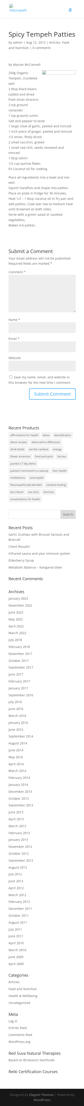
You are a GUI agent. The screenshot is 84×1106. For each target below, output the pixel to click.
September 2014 (21, 736)
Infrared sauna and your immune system (39, 553)
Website (15, 358)
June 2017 (16, 674)
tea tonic (33, 492)
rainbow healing (56, 485)
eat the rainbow (38, 449)
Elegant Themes (41, 1095)
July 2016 (15, 702)
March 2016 (17, 716)
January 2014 (18, 784)
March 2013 (17, 826)
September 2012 (21, 860)
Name (14, 320)
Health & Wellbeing (23, 996)
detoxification (62, 435)
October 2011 (19, 915)
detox (46, 435)
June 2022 (16, 612)
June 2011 (16, 936)
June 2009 (16, 957)
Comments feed (20, 1035)
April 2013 (16, 819)
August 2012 (18, 867)
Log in (13, 1021)
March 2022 (17, 633)
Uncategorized (19, 1003)
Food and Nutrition (23, 989)
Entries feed (18, 1028)
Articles (54, 42)
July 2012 (15, 874)
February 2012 (19, 901)
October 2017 (19, 660)
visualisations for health (25, 499)
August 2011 (18, 922)
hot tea (61, 456)
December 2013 (20, 791)
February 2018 (19, 647)
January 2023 (18, 598)
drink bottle (17, 449)
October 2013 (19, 798)
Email (14, 339)
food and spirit (44, 456)
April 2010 (16, 943)
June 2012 (16, 881)
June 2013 (16, 812)
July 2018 (15, 640)
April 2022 (16, 626)
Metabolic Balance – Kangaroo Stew (35, 567)
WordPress (42, 1100)
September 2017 (21, 667)
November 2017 (20, 654)
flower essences (20, 456)
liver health (60, 471)
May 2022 (16, 619)
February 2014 (19, 778)
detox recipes (18, 442)
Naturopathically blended (26, 485)
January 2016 (18, 722)
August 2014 (18, 743)
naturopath (36, 477)
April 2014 (16, 764)
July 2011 (15, 929)
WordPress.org (19, 1042)
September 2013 (21, 805)
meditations (17, 477)
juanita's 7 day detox (23, 463)
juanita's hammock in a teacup (29, 471)
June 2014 (16, 750)
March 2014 (17, 771)
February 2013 (19, 833)
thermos (48, 492)
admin (18, 42)
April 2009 (16, 964)
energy (57, 449)
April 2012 (16, 888)
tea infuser (17, 492)
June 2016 (16, 709)
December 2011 (20, 908)
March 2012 (17, 895)
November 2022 (20, 605)
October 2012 (19, 853)
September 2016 (21, 695)
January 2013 (18, 839)
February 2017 (19, 681)
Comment (17, 272)
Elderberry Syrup (21, 560)
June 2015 (16, 729)
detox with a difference (46, 442)
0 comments (41, 48)
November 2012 (20, 846)
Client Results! (19, 546)
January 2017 (18, 688)
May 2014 (16, 757)
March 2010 (17, 950)
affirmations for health (24, 435)
